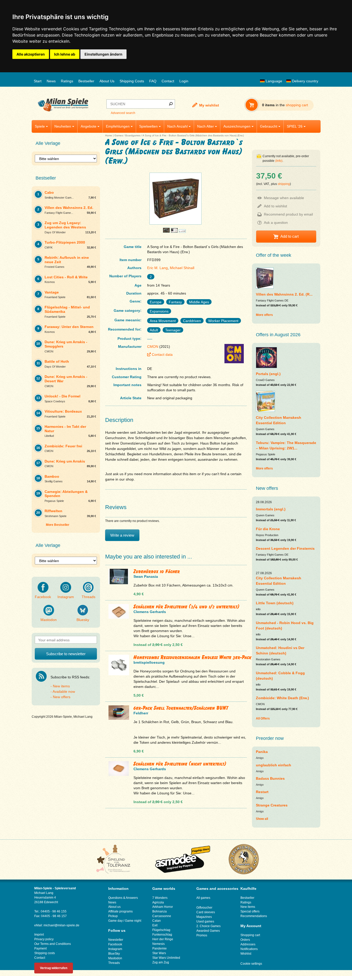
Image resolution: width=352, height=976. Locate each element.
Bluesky (83, 620)
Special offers (249, 911)
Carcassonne (161, 916)
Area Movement (163, 321)
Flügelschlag (161, 930)
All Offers (263, 718)
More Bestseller (57, 525)
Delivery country (304, 81)
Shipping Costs (132, 81)
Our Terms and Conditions (52, 944)
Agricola (158, 902)
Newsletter (115, 940)
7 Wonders (159, 898)
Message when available (284, 198)
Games (118, 135)
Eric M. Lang (157, 268)
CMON (152, 346)
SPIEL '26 (295, 126)
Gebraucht (268, 126)
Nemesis (158, 944)
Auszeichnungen (236, 126)
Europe (156, 302)
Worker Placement (223, 321)
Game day (115, 920)
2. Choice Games (208, 926)
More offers (264, 315)
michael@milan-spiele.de (61, 925)
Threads (88, 597)
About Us (106, 81)
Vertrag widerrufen (53, 968)
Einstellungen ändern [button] (103, 54)
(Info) (278, 161)
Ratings (67, 81)
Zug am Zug (160, 962)
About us (114, 907)
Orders (245, 940)
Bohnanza (159, 911)
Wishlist (245, 953)
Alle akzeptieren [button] (30, 54)
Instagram (65, 597)
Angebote (88, 126)
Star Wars (159, 953)
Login (183, 81)
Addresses (247, 944)
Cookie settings (251, 963)
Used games (205, 921)
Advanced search (123, 113)
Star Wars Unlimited (166, 958)
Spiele (40, 126)
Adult (154, 330)
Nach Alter (205, 126)
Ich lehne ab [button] (64, 54)
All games (203, 898)
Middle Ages (199, 302)
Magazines (204, 917)
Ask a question (276, 222)
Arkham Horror (162, 907)
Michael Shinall (182, 268)
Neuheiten (62, 126)
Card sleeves (205, 912)
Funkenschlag (162, 934)
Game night (133, 920)
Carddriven (192, 321)
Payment (40, 948)
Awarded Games (208, 931)
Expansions (159, 311)
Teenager (173, 330)
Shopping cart (250, 935)
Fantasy (175, 302)
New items (61, 686)
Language (273, 81)
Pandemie (159, 948)
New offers (61, 697)
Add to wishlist (275, 206)
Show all (262, 819)
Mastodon (48, 620)
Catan (156, 920)
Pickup (113, 916)
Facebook (43, 597)
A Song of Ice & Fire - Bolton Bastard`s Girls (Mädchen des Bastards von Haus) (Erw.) (193, 135)
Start (37, 81)
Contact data (162, 354)
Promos (201, 935)
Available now (64, 691)
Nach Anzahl (177, 126)
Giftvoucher (204, 907)
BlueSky (114, 953)
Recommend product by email (288, 214)
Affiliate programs (120, 911)
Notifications (249, 949)
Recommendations (253, 916)
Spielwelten (148, 126)
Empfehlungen (118, 126)
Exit (154, 925)
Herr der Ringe (162, 939)
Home (108, 135)
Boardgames (132, 135)
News (51, 81)
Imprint (39, 934)
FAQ (152, 81)
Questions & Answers (123, 898)
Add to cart (289, 236)
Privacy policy (44, 939)
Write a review (122, 535)
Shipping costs (44, 953)
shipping (284, 184)
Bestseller (86, 81)
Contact (168, 81)
